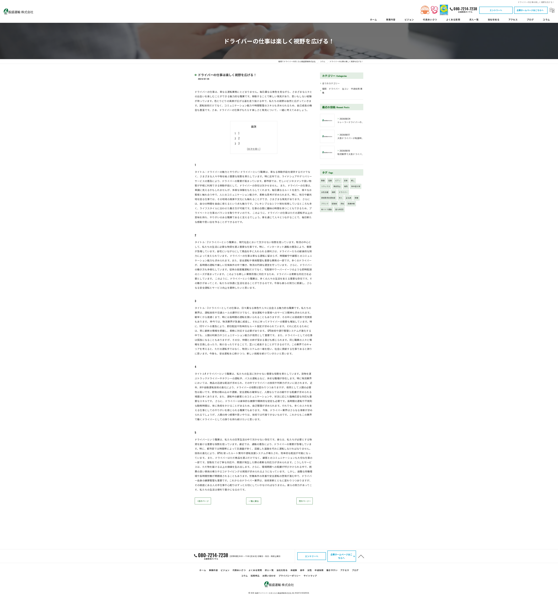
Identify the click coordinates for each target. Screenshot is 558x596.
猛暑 (330, 180)
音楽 (345, 180)
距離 (356, 197)
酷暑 (323, 180)
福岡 (333, 192)
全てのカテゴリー (331, 83)
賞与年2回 (339, 209)
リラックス (325, 186)
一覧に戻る (253, 500)
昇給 (342, 203)
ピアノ (337, 180)
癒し (353, 180)
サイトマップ (310, 575)
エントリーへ (496, 10)
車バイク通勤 (326, 209)
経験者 (334, 203)
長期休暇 (351, 203)
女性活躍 (324, 192)
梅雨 (346, 186)
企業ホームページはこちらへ (530, 10)
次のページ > (304, 500)
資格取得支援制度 (328, 197)
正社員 (348, 197)
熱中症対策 (355, 186)
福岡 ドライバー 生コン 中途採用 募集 (342, 90)
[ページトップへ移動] (361, 556)
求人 (340, 197)
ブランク (324, 203)
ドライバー (343, 192)
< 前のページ (203, 500)
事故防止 (337, 186)
